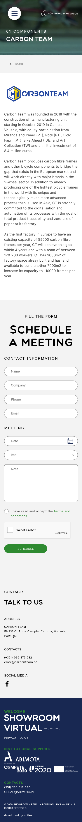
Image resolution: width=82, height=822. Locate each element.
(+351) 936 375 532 (18, 657)
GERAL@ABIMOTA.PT (19, 792)
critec (28, 815)
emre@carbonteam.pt (20, 662)
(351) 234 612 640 (17, 787)
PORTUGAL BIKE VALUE (56, 804)
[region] (41, 27)
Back (19, 64)
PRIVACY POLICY (16, 737)
